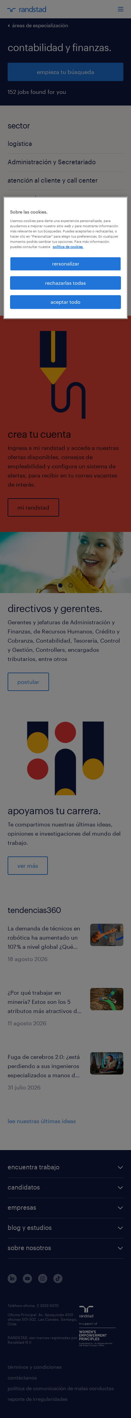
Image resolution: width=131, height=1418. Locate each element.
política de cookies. (68, 247)
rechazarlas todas (65, 283)
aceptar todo (65, 302)
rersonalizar (65, 263)
